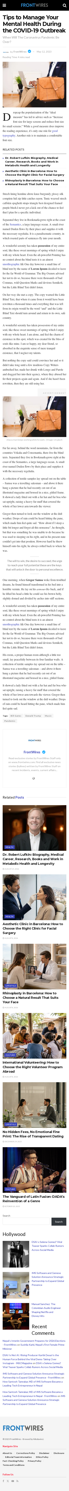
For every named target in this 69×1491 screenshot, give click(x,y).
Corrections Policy (25, 1453)
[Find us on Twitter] (8, 1481)
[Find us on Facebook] (3, 1481)
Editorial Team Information (18, 1457)
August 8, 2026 (11, 938)
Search (6, 1215)
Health (9, 847)
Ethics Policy (42, 1457)
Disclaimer (44, 1453)
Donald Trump (33, 715)
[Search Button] (64, 5)
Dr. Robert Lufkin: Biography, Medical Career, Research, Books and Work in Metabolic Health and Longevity (31, 161)
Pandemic (9, 721)
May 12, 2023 (44, 51)
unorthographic (11, 264)
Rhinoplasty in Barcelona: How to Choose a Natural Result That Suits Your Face (30, 997)
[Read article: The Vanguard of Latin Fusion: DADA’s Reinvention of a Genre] (34, 1170)
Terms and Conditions (13, 1465)
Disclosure (59, 1453)
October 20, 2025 (12, 1206)
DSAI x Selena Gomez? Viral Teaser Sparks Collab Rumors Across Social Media (48, 1245)
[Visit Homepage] (34, 5)
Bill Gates (16, 715)
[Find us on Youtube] (13, 1481)
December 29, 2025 (13, 1141)
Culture (10, 1055)
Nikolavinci (38, 1439)
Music (48, 715)
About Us (7, 1453)
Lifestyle (11, 986)
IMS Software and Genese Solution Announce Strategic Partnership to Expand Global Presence (34, 1399)
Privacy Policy (34, 1461)
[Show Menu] (4, 5)
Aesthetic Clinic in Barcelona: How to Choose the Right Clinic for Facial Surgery (33, 928)
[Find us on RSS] (17, 1481)
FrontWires (20, 51)
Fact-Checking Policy (13, 1461)
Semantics (15, 224)
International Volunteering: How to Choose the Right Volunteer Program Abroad (33, 1067)
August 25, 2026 (11, 869)
